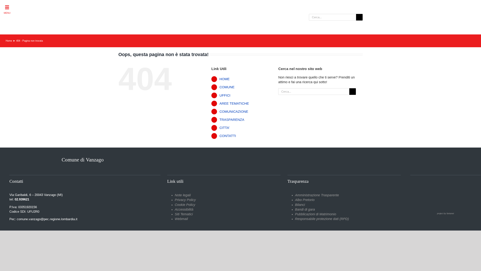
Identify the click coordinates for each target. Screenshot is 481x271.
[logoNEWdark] (165, 6)
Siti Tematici (184, 214)
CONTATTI (227, 136)
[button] (7, 7)
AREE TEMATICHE (234, 103)
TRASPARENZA (231, 120)
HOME (224, 79)
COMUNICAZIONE (233, 111)
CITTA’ (224, 128)
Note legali (183, 195)
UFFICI (224, 95)
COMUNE (226, 87)
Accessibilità (184, 209)
